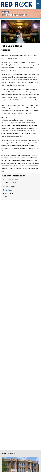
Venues (5, 12)
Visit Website (9, 190)
